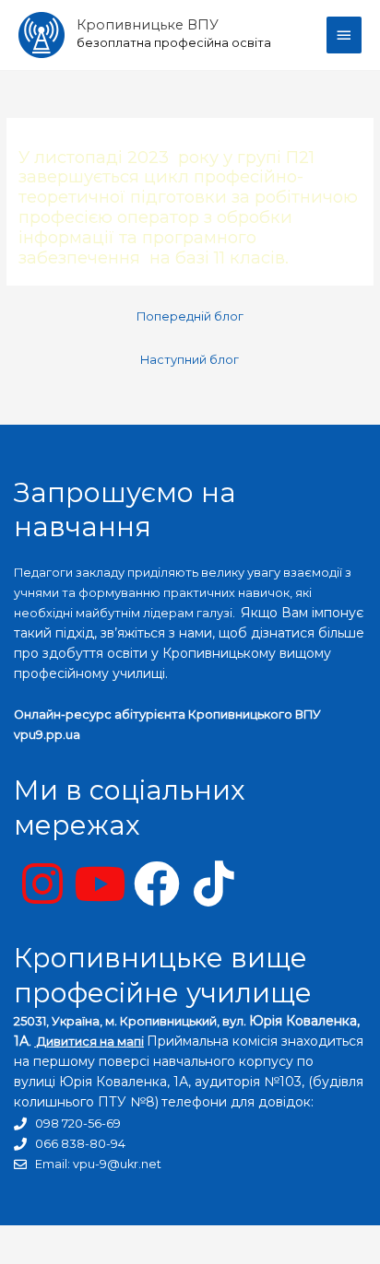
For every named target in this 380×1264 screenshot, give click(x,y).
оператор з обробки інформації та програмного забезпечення (155, 237)
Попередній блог (190, 316)
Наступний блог (189, 360)
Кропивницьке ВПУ (148, 25)
